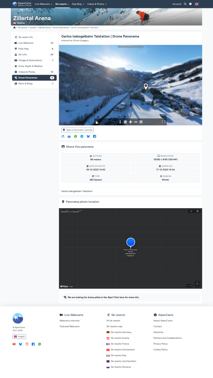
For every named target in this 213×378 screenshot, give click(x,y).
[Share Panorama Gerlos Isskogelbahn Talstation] (62, 136)
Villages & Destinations (35, 60)
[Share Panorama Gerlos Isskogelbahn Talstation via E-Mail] (69, 136)
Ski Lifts (35, 54)
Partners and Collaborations (167, 338)
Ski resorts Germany (121, 332)
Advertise (158, 332)
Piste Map (35, 48)
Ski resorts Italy (118, 355)
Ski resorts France (120, 343)
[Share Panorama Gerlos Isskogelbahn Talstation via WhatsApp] (75, 136)
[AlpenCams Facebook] (33, 344)
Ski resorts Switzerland (122, 349)
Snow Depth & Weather (30, 66)
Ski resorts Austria (120, 338)
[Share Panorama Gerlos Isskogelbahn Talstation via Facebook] (94, 136)
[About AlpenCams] (190, 4)
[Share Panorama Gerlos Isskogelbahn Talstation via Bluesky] (88, 136)
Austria (33, 27)
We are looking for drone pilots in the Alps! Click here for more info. (103, 297)
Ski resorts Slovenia (121, 367)
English (21, 336)
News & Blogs (35, 83)
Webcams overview (70, 320)
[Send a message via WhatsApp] (39, 344)
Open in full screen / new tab (79, 130)
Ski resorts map (114, 326)
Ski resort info (25, 37)
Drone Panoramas (61, 27)
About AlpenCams (162, 320)
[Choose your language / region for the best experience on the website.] (196, 4)
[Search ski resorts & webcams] (185, 4)
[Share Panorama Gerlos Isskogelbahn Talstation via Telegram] (81, 136)
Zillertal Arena (44, 27)
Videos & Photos (35, 72)
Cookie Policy (160, 349)
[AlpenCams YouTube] (14, 344)
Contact (157, 326)
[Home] (14, 27)
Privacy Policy (160, 343)
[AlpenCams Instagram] (26, 344)
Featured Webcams (70, 326)
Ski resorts (23, 27)
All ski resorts (113, 320)
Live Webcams (35, 43)
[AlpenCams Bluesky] (20, 344)
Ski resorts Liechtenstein (123, 361)
